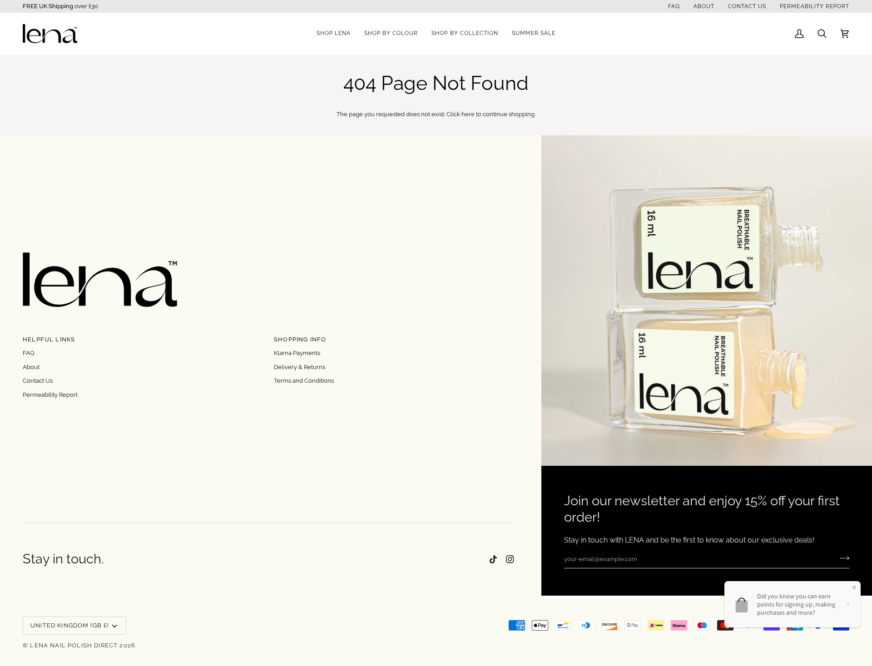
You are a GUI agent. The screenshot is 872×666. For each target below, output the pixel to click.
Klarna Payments (297, 353)
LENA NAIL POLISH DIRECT (74, 645)
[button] (333, 33)
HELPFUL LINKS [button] (49, 339)
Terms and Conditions (304, 380)
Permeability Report (50, 394)
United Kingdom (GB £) (69, 625)
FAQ (29, 353)
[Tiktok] (493, 559)
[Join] (841, 558)
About (31, 367)
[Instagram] (510, 559)
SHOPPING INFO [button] (300, 339)
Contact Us (38, 380)
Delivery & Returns (299, 367)
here (468, 114)
